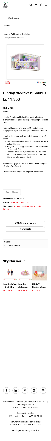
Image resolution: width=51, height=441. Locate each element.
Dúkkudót (15, 34)
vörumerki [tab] (25, 229)
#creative (18, 206)
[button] (46, 5)
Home (5, 34)
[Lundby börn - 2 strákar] (10, 273)
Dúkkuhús (26, 34)
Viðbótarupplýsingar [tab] (25, 223)
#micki (6, 209)
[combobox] (25, 25)
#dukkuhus (28, 206)
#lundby (37, 206)
